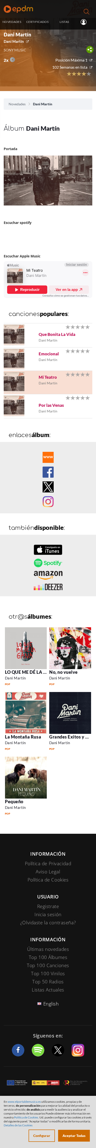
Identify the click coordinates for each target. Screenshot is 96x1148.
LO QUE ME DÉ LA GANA (31, 672)
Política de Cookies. (26, 1117)
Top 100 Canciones (48, 965)
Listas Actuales (48, 990)
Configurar (41, 1135)
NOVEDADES (11, 21)
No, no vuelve (63, 672)
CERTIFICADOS (37, 21)
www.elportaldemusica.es (24, 1101)
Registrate (48, 906)
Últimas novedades (48, 949)
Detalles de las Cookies (18, 1125)
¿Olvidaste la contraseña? (48, 922)
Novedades (17, 104)
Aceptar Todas (74, 1135)
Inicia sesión (85, 22)
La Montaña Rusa (23, 736)
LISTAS (64, 21)
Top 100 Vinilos (48, 973)
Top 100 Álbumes (48, 957)
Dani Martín (14, 41)
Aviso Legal (48, 871)
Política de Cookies (48, 880)
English (51, 1004)
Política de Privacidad (48, 863)
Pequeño (14, 801)
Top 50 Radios (48, 981)
